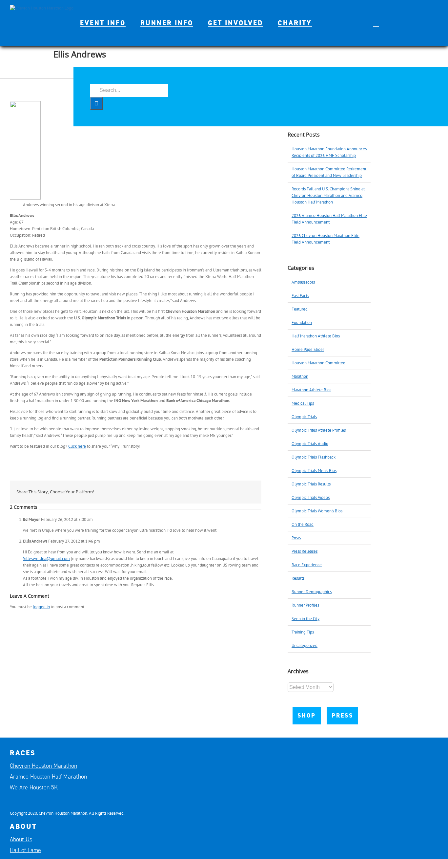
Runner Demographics (312, 591)
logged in (41, 607)
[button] (376, 23)
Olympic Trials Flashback (314, 457)
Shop (306, 715)
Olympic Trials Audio (310, 443)
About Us (21, 839)
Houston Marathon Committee (318, 363)
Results (298, 578)
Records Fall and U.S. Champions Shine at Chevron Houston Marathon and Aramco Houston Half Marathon (328, 195)
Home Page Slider (308, 349)
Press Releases (304, 551)
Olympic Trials (304, 416)
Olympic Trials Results (311, 484)
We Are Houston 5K (34, 787)
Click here (77, 446)
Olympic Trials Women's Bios (317, 511)
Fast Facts (300, 295)
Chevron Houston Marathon (43, 766)
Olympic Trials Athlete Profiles (319, 430)
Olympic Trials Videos (311, 497)
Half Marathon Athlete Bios (316, 336)
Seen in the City (305, 618)
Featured (300, 309)
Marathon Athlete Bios (311, 390)
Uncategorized (304, 645)
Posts (296, 538)
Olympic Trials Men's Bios (314, 470)
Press (342, 715)
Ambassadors (303, 282)
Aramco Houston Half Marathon (48, 777)
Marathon (300, 376)
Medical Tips (303, 403)
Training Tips (303, 632)
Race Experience (307, 565)
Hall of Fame (25, 850)
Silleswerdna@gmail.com (46, 558)
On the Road (303, 524)
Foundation (302, 322)
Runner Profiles (305, 605)
